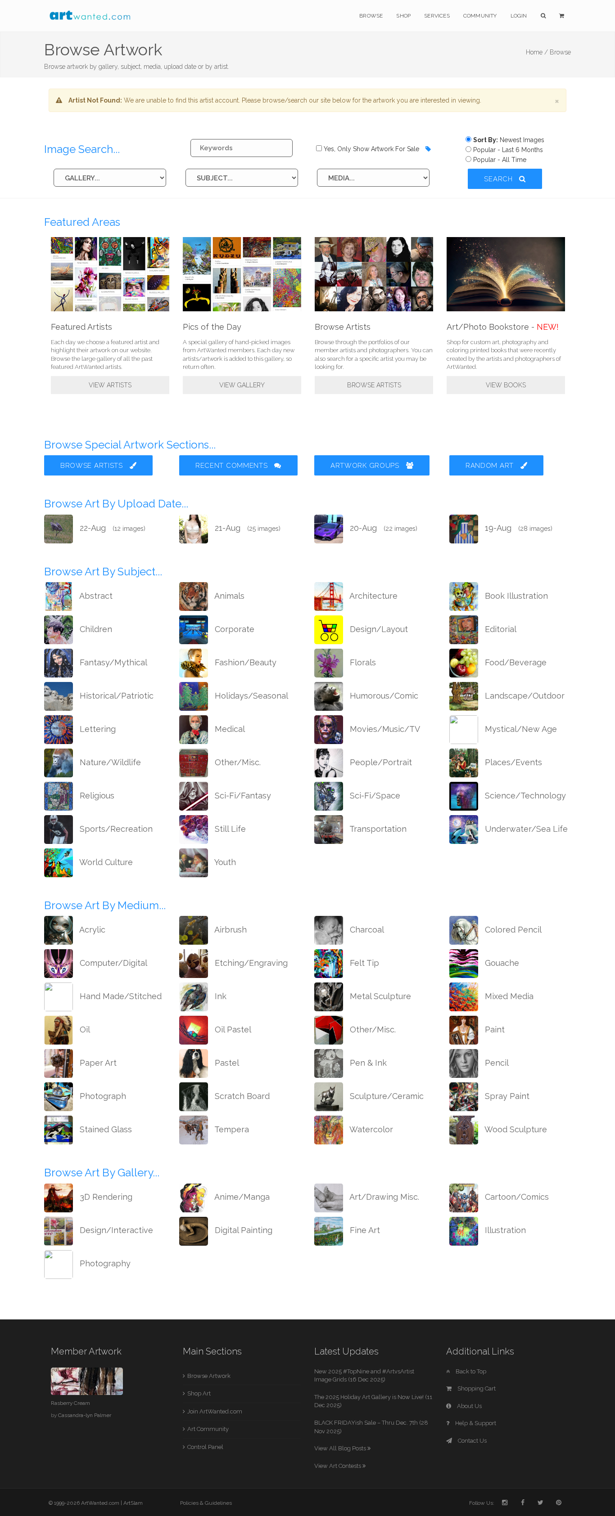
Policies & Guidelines (206, 1503)
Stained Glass (104, 1129)
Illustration (504, 1230)
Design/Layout (378, 629)
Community (480, 16)
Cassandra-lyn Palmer (84, 1415)
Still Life (229, 829)
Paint (494, 1029)
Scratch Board (241, 1096)
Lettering (96, 729)
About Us (469, 1406)
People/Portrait (380, 762)
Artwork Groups (366, 466)
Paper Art (97, 1062)
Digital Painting (242, 1230)
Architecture (373, 596)
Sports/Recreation (115, 829)
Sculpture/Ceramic (386, 1096)
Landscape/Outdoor (524, 695)
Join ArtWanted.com (214, 1411)
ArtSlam (133, 1503)
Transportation (377, 829)
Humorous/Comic (383, 695)
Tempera (231, 1129)
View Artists (110, 385)
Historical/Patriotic (115, 695)
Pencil (496, 1062)
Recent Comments (232, 466)
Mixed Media (508, 996)
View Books (506, 385)
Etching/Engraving (250, 963)
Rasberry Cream (70, 1403)
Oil (83, 1029)
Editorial (499, 629)
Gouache (501, 963)
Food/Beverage (515, 662)
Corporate (233, 629)
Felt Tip (363, 963)
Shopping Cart (476, 1388)
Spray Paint (506, 1096)
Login (519, 16)
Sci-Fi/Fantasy (242, 795)
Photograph (101, 1096)
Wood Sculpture (515, 1129)
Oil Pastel (232, 1029)
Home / (537, 52)
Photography (104, 1263)
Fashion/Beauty (244, 662)
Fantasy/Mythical (112, 662)
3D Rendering (104, 1197)
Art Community (208, 1429)
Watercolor (370, 1129)
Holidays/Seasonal (250, 695)
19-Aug (517, 528)
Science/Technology (524, 795)
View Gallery (242, 385)
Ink (219, 996)
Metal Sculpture (379, 996)
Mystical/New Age (520, 729)
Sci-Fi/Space (374, 795)
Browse (371, 16)
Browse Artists (374, 385)
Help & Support (475, 1423)
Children (94, 629)
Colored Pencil (512, 929)
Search (499, 179)
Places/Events (512, 762)
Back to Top (470, 1371)
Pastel (226, 1062)
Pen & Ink (367, 1062)
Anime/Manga (241, 1197)
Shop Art (199, 1393)
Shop (403, 16)
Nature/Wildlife (109, 762)
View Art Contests (338, 1465)
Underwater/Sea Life (525, 829)
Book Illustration (515, 596)
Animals (228, 596)
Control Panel (205, 1447)
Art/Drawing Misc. (383, 1197)
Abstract (95, 596)
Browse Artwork (209, 1375)
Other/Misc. (237, 762)
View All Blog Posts (340, 1448)
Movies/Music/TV (384, 729)
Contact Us (472, 1440)
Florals (362, 662)
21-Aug (246, 528)
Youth (224, 862)
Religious (95, 795)
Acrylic (91, 929)
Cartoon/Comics (516, 1197)
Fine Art (364, 1230)
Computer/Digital (112, 963)
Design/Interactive (115, 1230)
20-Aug (382, 528)
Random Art (491, 466)
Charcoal (366, 929)
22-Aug (111, 528)
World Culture (105, 862)
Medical (229, 729)
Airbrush (230, 929)
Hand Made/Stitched (119, 996)
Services (437, 16)
